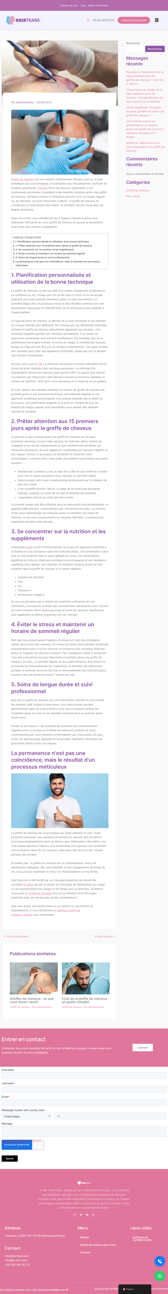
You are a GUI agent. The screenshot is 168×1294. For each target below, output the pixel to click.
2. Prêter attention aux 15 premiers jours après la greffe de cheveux (54, 245)
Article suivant (105, 936)
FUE (39, 364)
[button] (156, 20)
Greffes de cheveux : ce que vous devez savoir (32, 1000)
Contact (85, 1252)
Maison (84, 1237)
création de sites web (17, 1290)
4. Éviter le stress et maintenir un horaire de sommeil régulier (50, 253)
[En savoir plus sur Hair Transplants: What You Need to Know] (34, 978)
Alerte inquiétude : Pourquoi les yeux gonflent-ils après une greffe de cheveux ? (145, 111)
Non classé (133, 196)
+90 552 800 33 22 (103, 20)
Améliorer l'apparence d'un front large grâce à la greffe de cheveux (145, 146)
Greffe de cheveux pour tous (98, 1245)
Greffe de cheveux (22, 179)
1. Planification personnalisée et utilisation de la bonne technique (52, 241)
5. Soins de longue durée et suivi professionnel (42, 257)
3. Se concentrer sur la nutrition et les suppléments (45, 249)
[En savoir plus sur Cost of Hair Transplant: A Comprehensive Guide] (86, 978)
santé (29, 547)
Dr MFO (28, 884)
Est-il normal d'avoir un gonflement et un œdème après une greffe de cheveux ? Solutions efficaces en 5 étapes (145, 129)
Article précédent (16, 936)
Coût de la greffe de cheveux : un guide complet (85, 1000)
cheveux (42, 188)
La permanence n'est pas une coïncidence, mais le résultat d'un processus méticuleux (58, 263)
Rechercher (133, 43)
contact (28, 914)
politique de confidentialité (142, 1238)
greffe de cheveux (40, 893)
